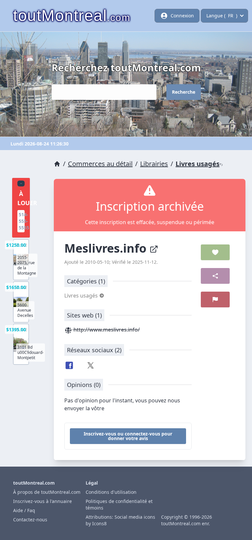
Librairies (154, 163)
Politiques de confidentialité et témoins (119, 504)
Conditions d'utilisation (111, 492)
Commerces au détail (100, 163)
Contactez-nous (30, 519)
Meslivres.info (106, 248)
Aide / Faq (24, 510)
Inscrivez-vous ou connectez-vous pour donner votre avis (128, 436)
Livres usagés (198, 163)
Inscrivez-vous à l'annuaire (42, 501)
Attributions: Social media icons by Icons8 (120, 520)
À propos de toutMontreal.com (46, 492)
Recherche (183, 92)
